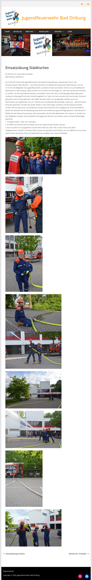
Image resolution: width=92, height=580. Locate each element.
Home (7, 31)
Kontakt (58, 31)
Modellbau (44, 31)
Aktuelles (17, 31)
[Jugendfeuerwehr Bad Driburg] (46, 36)
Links (70, 31)
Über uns (29, 31)
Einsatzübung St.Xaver (15, 553)
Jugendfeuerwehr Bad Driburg (54, 18)
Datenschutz (8, 571)
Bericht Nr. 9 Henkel (77, 553)
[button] (34, 31)
